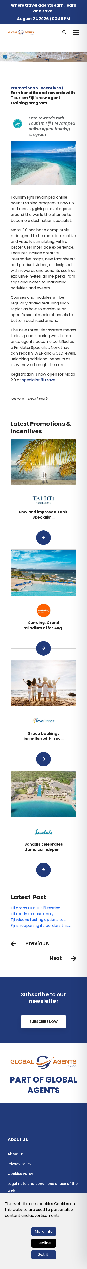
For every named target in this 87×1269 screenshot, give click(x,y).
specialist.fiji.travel (39, 380)
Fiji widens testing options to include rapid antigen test (37, 920)
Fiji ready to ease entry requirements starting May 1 (37, 914)
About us (16, 1153)
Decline (43, 1243)
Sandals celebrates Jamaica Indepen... (43, 846)
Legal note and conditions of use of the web (43, 1187)
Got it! (44, 1254)
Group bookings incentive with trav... (44, 736)
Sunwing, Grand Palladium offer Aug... (43, 625)
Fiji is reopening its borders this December (39, 925)
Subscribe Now (43, 1021)
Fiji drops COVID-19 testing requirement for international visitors (38, 908)
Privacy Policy (19, 1163)
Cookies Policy (20, 1173)
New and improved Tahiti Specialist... (43, 514)
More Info (44, 1231)
